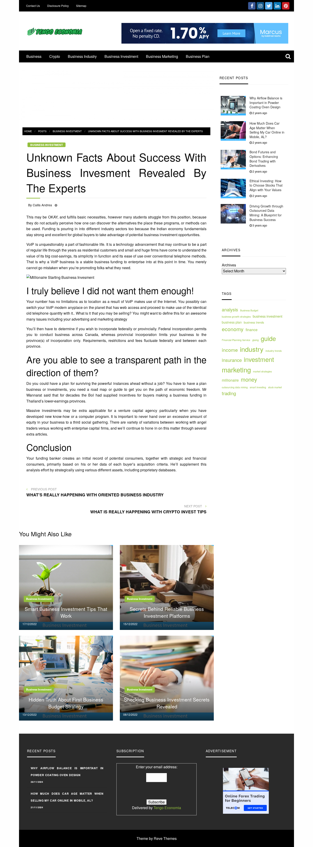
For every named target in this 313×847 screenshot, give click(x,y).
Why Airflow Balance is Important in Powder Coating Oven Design (266, 102)
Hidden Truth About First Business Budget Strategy (66, 703)
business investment (267, 316)
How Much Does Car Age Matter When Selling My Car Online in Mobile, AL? (267, 130)
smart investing (258, 387)
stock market (275, 387)
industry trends (274, 350)
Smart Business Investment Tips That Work (66, 612)
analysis (230, 309)
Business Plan (197, 56)
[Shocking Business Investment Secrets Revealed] (167, 677)
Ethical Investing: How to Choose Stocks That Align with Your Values (266, 185)
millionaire (230, 380)
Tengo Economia (167, 807)
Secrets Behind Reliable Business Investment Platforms (167, 612)
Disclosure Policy (58, 6)
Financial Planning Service (236, 340)
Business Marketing (162, 56)
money (249, 379)
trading (229, 393)
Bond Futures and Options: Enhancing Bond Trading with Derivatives (264, 159)
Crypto (54, 56)
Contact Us (33, 6)
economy (233, 329)
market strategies (262, 371)
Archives (229, 265)
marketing (236, 370)
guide (268, 338)
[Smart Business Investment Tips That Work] (66, 587)
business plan (232, 322)
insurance (232, 360)
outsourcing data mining (235, 387)
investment (259, 359)
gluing (255, 340)
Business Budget (249, 310)
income (230, 349)
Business (33, 56)
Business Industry (82, 56)
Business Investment (121, 56)
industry (252, 349)
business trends (254, 322)
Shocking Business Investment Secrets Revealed (167, 703)
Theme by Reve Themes (157, 838)
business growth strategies (236, 316)
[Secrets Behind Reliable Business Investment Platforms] (167, 587)
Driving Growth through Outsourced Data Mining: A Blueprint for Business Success (266, 213)
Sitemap (81, 6)
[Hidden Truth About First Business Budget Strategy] (66, 677)
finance (252, 329)
